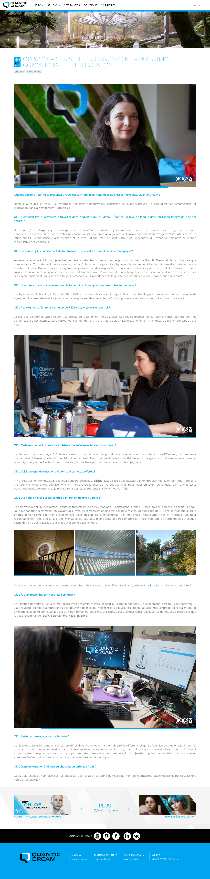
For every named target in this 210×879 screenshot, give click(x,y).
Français (196, 5)
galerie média (131, 859)
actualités (72, 5)
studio (52, 5)
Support (156, 855)
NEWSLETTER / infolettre (165, 859)
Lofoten (155, 585)
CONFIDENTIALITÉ (134, 855)
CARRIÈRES (108, 5)
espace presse (79, 859)
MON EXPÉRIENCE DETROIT (180, 816)
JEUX (37, 5)
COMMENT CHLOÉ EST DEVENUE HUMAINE (37, 816)
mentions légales (102, 859)
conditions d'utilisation (105, 855)
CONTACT (77, 855)
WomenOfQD (34, 72)
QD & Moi (19, 72)
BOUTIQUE (90, 5)
